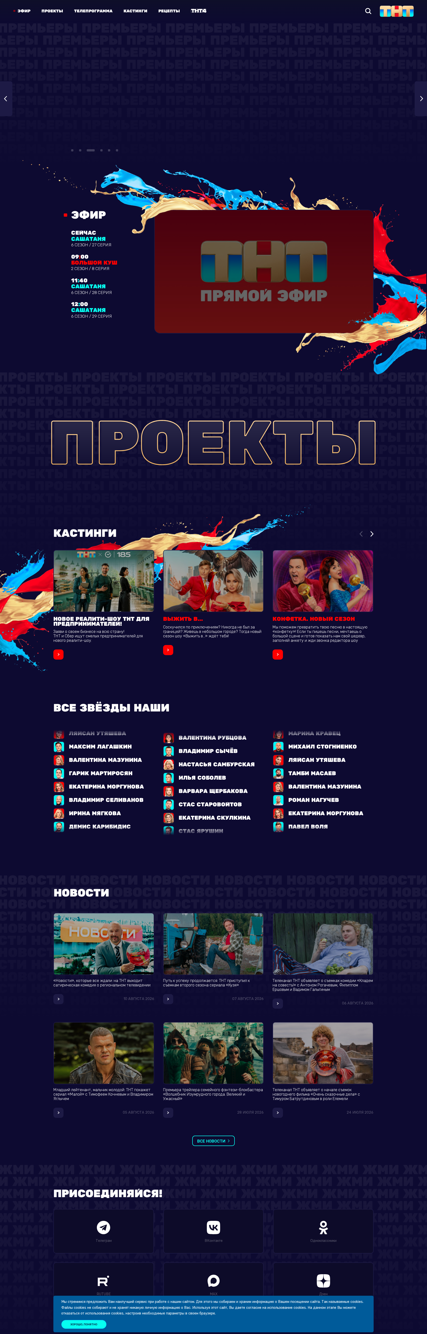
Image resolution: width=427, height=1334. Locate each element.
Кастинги (135, 11)
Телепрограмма (93, 11)
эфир (24, 11)
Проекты (52, 11)
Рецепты (169, 11)
